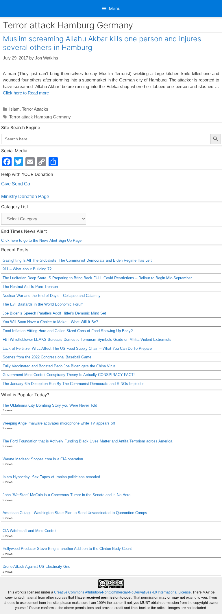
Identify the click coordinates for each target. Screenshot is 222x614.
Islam (14, 109)
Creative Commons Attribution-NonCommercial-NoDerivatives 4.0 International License (122, 592)
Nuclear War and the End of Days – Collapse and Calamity (52, 295)
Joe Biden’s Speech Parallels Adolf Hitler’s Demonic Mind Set (54, 313)
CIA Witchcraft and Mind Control (29, 531)
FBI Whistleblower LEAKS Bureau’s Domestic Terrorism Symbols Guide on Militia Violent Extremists (87, 339)
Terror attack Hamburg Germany (40, 116)
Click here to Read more (26, 92)
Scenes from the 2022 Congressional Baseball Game (47, 357)
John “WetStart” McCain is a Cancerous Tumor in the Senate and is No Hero (66, 495)
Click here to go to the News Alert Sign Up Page (41, 240)
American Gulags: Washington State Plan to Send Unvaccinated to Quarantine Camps (75, 513)
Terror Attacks (35, 109)
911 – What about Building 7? (27, 269)
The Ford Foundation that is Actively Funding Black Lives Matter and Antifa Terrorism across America (87, 441)
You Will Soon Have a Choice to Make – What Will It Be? (50, 322)
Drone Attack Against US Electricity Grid (36, 566)
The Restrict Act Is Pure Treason (30, 286)
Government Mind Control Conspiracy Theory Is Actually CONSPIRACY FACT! (69, 375)
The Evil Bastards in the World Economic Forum (43, 304)
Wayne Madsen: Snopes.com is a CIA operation (43, 459)
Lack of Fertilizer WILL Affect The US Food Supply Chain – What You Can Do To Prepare (77, 348)
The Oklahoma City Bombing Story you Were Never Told (50, 405)
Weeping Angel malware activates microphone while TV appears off (59, 423)
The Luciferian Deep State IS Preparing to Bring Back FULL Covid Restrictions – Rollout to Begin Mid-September (97, 278)
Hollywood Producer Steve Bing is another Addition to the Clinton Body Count (67, 548)
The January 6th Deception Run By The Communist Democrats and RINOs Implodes (74, 384)
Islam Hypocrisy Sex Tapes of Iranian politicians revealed (52, 477)
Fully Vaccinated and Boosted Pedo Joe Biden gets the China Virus (59, 366)
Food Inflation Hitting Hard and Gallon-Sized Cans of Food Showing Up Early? (68, 331)
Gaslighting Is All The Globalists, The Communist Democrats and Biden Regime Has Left (77, 260)
